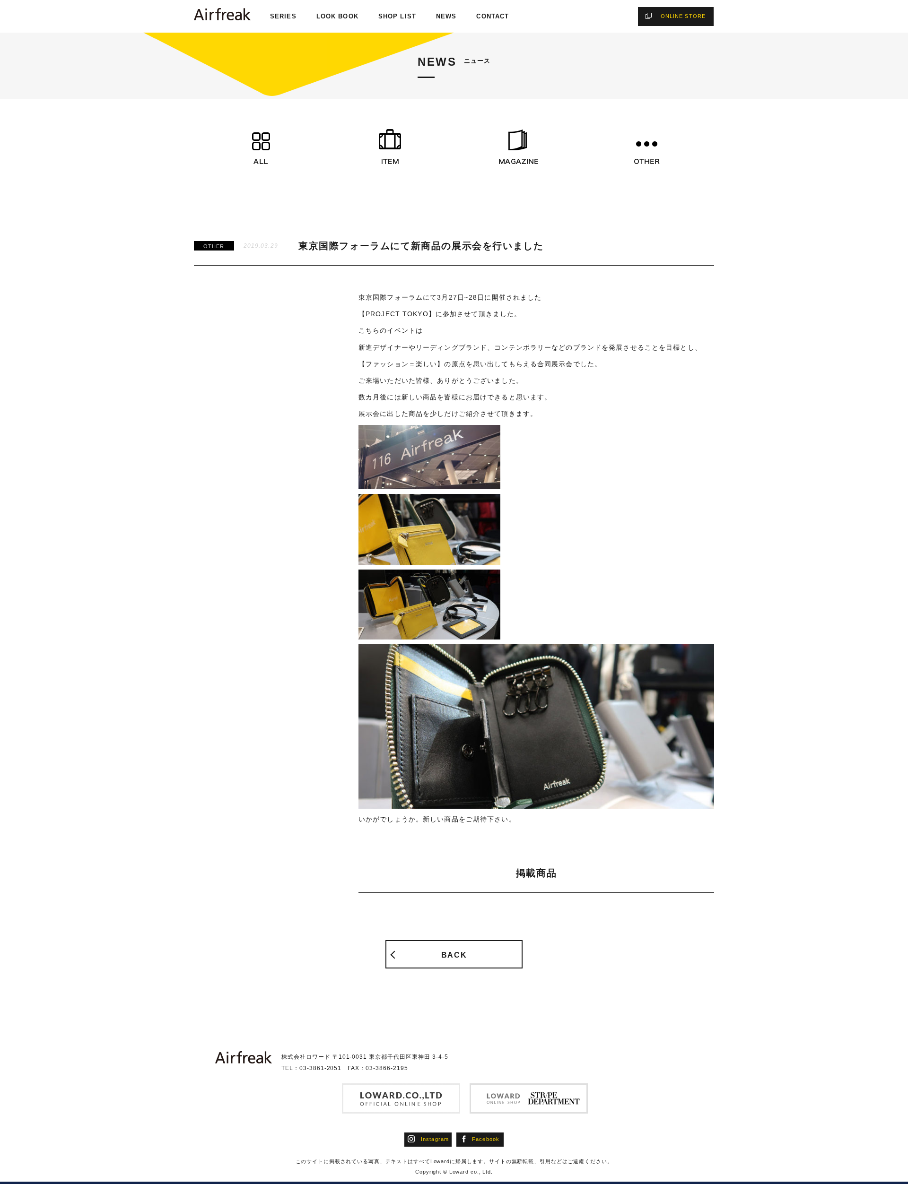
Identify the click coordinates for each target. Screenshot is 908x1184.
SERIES (283, 16)
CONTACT (492, 16)
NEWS (446, 16)
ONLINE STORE (683, 16)
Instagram (435, 1139)
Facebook (485, 1139)
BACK (454, 955)
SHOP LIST (397, 16)
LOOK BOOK (337, 16)
